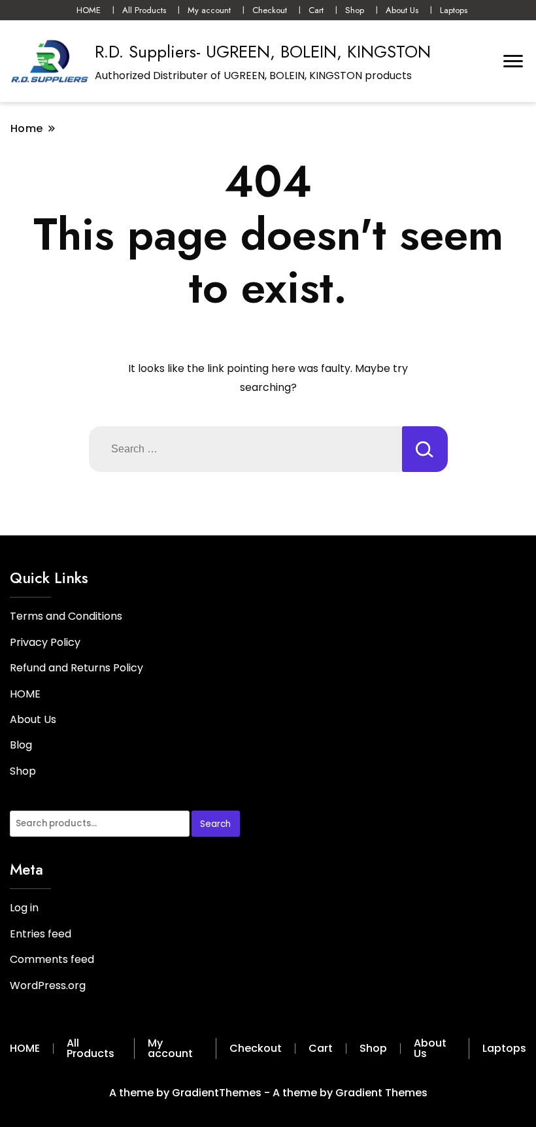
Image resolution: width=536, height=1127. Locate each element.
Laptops (453, 10)
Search (215, 824)
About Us (402, 10)
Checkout (269, 10)
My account (209, 10)
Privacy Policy (45, 642)
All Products (144, 10)
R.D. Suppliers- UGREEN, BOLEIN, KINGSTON (263, 51)
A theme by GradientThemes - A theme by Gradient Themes (268, 1092)
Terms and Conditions (66, 616)
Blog (21, 744)
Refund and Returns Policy (76, 667)
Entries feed (40, 933)
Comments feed (52, 959)
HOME (88, 10)
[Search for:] (245, 449)
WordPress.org (48, 985)
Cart (316, 10)
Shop (354, 10)
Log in (24, 907)
